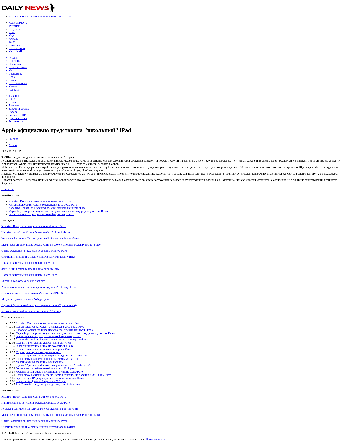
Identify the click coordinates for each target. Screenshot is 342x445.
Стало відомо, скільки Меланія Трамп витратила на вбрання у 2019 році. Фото (63, 374)
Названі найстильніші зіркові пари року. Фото (29, 262)
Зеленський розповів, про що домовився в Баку (30, 268)
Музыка (13, 38)
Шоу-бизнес (16, 45)
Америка (14, 105)
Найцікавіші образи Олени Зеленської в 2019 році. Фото (43, 204)
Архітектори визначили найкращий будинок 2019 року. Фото (38, 287)
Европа (13, 111)
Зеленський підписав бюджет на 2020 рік (41, 381)
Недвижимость (18, 22)
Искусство (15, 29)
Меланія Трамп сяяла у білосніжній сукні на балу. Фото (49, 371)
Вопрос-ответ (17, 48)
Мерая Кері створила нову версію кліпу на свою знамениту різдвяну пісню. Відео (58, 211)
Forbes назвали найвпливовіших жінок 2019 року (31, 311)
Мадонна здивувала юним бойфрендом (25, 299)
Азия (12, 98)
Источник (7, 189)
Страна (13, 145)
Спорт (12, 102)
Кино (12, 32)
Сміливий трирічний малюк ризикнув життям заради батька (38, 256)
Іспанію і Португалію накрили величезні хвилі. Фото (41, 16)
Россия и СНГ (17, 115)
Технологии (16, 121)
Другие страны (18, 118)
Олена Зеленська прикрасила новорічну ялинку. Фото (41, 214)
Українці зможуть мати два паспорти (23, 280)
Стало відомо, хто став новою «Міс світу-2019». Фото (34, 293)
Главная (13, 138)
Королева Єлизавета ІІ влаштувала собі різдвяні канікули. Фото (47, 207)
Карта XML (16, 51)
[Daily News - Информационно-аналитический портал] (28, 11)
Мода (12, 35)
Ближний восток (19, 108)
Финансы (14, 25)
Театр (12, 41)
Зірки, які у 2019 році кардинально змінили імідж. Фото (50, 378)
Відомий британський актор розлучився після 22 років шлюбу (39, 305)
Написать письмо (156, 439)
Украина (14, 95)
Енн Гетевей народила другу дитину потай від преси (48, 384)
